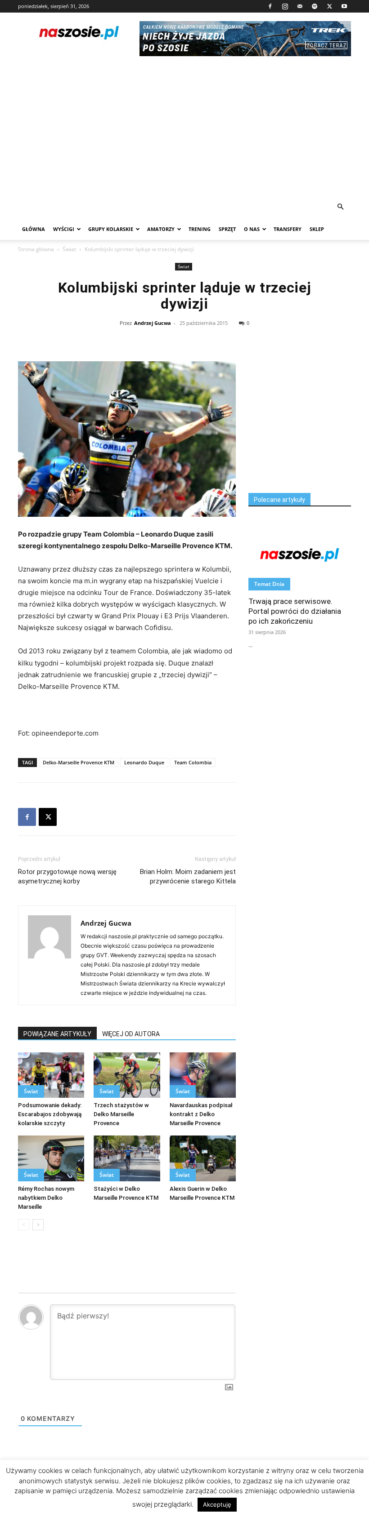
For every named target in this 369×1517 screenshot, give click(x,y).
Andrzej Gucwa (152, 322)
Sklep (317, 229)
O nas (252, 229)
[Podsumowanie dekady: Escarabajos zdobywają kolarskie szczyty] (51, 1075)
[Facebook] (270, 6)
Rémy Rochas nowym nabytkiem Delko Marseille (46, 1197)
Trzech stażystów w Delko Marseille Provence (121, 1114)
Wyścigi (63, 229)
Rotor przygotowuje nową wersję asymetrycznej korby (67, 876)
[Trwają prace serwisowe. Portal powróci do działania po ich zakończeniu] (299, 554)
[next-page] (38, 1224)
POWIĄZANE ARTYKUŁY (57, 1034)
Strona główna (36, 249)
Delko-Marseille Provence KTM (78, 762)
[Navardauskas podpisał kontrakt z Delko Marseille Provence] (203, 1075)
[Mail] (299, 6)
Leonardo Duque (144, 762)
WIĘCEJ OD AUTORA (131, 1034)
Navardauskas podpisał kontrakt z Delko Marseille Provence (201, 1114)
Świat (69, 249)
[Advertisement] (184, 128)
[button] (340, 207)
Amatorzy (161, 229)
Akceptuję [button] (217, 1504)
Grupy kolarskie (110, 229)
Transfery (288, 229)
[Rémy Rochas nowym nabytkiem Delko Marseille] (51, 1158)
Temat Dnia (269, 584)
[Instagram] (285, 6)
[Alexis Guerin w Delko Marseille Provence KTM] (203, 1158)
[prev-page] (23, 1224)
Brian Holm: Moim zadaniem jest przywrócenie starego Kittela (188, 876)
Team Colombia (193, 762)
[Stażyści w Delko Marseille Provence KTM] (127, 1158)
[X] (329, 6)
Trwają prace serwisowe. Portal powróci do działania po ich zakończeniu (294, 611)
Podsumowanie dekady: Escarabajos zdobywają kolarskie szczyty (49, 1114)
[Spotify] (314, 6)
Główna (33, 229)
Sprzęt (227, 229)
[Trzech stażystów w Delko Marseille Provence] (127, 1075)
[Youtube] (344, 6)
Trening (200, 229)
